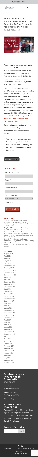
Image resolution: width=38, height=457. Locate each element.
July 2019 (7, 336)
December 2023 (9, 282)
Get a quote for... (12, 195)
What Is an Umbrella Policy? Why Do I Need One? (17, 245)
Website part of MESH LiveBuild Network (19, 454)
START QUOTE (9, 382)
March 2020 (8, 327)
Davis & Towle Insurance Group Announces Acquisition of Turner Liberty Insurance (19, 240)
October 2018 (9, 351)
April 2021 (7, 306)
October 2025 (9, 273)
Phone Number (11, 188)
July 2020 (7, 320)
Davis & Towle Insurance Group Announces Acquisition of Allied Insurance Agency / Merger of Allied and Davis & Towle (19, 223)
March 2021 (8, 308)
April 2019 (7, 341)
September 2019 (10, 334)
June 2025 (7, 280)
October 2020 (9, 318)
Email (8, 180)
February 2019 (9, 346)
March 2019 (8, 344)
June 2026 (7, 258)
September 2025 (10, 275)
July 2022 (7, 289)
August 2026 (8, 254)
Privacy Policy (9, 399)
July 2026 (7, 256)
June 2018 (7, 355)
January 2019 (9, 348)
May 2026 (7, 261)
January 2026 (9, 268)
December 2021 (9, 296)
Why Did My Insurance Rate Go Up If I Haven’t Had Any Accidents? (17, 228)
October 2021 (9, 301)
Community (17, 30)
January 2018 (9, 360)
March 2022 (8, 291)
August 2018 (8, 353)
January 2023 (9, 284)
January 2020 (9, 329)
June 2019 (7, 339)
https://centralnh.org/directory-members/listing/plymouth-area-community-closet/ (18, 118)
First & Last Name (13, 173)
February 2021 (9, 310)
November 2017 (9, 363)
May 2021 (7, 303)
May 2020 (7, 322)
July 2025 (7, 277)
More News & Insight (11, 159)
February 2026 (9, 265)
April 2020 (7, 325)
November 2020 (9, 315)
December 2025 (9, 270)
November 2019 (9, 332)
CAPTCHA (9, 202)
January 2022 (9, 294)
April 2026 (7, 263)
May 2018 (7, 358)
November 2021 (9, 299)
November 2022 (9, 287)
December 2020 (9, 313)
